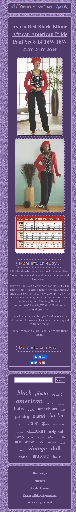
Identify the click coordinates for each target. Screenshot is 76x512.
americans (47, 408)
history (19, 437)
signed (62, 443)
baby (19, 408)
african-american (48, 442)
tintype (40, 437)
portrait (60, 404)
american (29, 401)
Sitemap (40, 480)
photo (41, 393)
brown (24, 457)
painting (22, 416)
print (57, 395)
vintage (37, 448)
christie (50, 403)
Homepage (40, 473)
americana (59, 424)
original (56, 431)
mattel (39, 416)
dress (21, 450)
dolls (62, 437)
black (24, 392)
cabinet (30, 442)
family (31, 410)
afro (63, 409)
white (20, 432)
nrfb (18, 442)
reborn (51, 437)
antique (41, 456)
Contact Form (40, 488)
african (36, 430)
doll (56, 448)
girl (45, 423)
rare (33, 423)
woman (19, 423)
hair (57, 456)
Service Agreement (40, 502)
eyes (30, 437)
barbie (57, 415)
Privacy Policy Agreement (40, 495)
